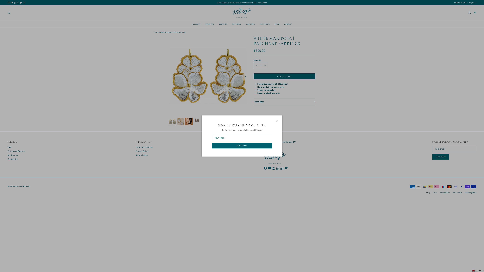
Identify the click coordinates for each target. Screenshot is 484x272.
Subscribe (242, 146)
